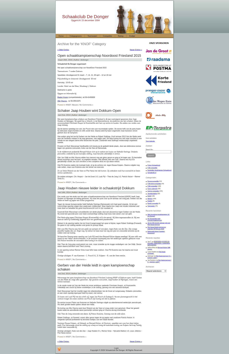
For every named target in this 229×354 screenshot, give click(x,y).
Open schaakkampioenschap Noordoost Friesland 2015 (99, 56)
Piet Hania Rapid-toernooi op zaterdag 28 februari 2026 (156, 228)
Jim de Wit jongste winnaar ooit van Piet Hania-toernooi (158, 223)
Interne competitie (153, 191)
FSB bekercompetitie (154, 183)
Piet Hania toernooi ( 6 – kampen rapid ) (159, 261)
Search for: (149, 149)
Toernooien (151, 206)
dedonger (84, 60)
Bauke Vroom (63, 97)
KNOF (68, 105)
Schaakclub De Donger (85, 16)
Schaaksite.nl (151, 172)
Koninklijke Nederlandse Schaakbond (159, 170)
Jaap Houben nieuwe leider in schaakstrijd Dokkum (96, 188)
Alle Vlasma (62, 101)
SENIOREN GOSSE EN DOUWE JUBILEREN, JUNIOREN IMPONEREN (158, 243)
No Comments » (86, 105)
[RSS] (59, 349)
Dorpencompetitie (153, 181)
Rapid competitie (152, 203)
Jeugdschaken (152, 193)
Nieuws (75, 105)
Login (116, 348)
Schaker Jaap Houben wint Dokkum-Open (89, 111)
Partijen (149, 201)
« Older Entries (63, 50)
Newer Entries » (136, 50)
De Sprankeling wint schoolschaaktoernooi (154, 219)
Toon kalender (150, 141)
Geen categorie (152, 188)
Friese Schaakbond (153, 165)
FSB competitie (152, 168)
